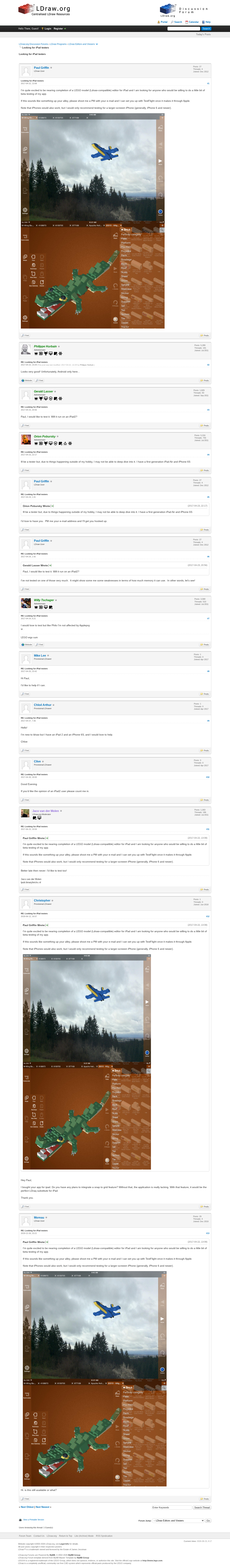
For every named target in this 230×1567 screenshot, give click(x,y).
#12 (207, 916)
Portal (164, 22)
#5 (208, 497)
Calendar (194, 22)
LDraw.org (52, 1536)
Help (208, 22)
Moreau (39, 1217)
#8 (208, 671)
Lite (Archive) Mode (84, 1536)
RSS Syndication (104, 1536)
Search (178, 22)
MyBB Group (74, 1555)
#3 (208, 410)
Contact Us (39, 1536)
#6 (208, 557)
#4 (208, 455)
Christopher (42, 900)
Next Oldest (27, 1507)
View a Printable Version (33, 1520)
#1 (208, 83)
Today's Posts (203, 34)
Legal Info (64, 1544)
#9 (208, 721)
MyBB (52, 1555)
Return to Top (65, 1536)
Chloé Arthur (42, 704)
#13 (207, 1233)
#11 (207, 829)
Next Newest (42, 1507)
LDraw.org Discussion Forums (33, 44)
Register (58, 28)
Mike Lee (40, 655)
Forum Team (25, 1536)
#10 (207, 777)
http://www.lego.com (152, 1560)
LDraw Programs (58, 44)
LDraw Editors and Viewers (81, 44)
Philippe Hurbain (87, 365)
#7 (208, 618)
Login (48, 28)
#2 (208, 365)
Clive (37, 761)
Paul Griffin (41, 67)
